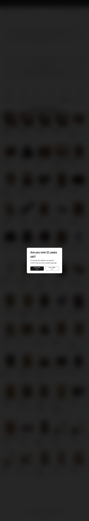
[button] (37, 268)
